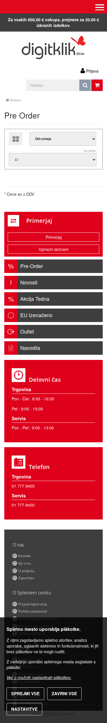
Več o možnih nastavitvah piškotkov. (39, 677)
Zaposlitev (26, 577)
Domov (15, 100)
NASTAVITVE (24, 709)
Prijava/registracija (32, 604)
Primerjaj (54, 237)
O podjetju (26, 570)
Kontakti (24, 555)
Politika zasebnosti (32, 611)
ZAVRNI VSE (64, 693)
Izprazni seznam (53, 249)
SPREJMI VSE (25, 693)
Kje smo (24, 563)
